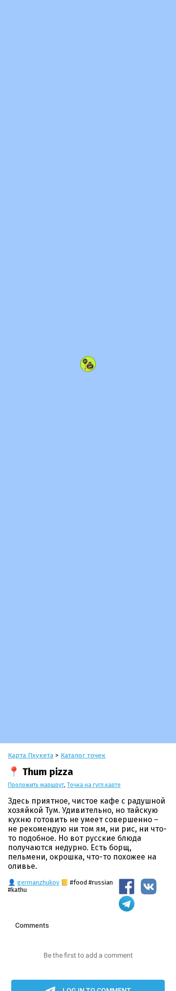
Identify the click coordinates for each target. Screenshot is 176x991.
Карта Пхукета (30, 755)
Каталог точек (83, 755)
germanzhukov (38, 882)
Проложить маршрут (36, 785)
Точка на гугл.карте (94, 785)
